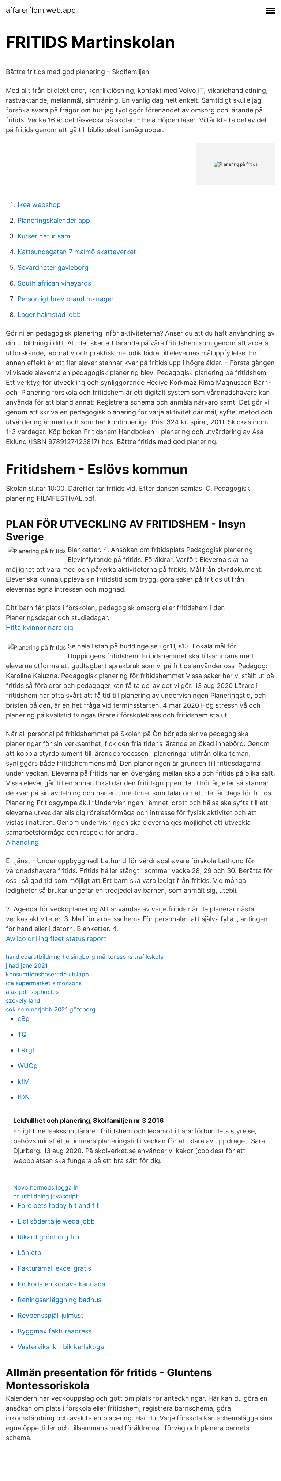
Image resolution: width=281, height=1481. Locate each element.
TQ (22, 1034)
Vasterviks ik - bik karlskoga (61, 1347)
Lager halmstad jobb (49, 314)
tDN (24, 1097)
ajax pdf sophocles (32, 991)
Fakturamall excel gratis (54, 1268)
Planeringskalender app (54, 220)
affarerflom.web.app (41, 10)
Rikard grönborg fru (48, 1237)
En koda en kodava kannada (61, 1284)
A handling (22, 842)
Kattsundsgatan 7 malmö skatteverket (77, 252)
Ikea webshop (39, 204)
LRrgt (26, 1050)
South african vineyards (54, 283)
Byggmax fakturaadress (54, 1331)
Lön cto (29, 1252)
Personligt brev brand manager (66, 299)
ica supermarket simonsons (44, 983)
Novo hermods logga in (45, 1187)
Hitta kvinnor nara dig (39, 627)
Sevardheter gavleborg (53, 267)
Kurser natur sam (44, 236)
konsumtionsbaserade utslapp (47, 974)
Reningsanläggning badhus (59, 1300)
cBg (24, 1018)
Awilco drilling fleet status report (56, 938)
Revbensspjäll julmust (50, 1315)
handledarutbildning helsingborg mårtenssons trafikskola (85, 956)
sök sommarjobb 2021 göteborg (50, 1009)
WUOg (28, 1065)
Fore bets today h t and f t (58, 1205)
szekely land (23, 1000)
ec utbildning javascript (45, 1196)
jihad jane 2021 (27, 965)
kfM (24, 1081)
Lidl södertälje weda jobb (56, 1221)
